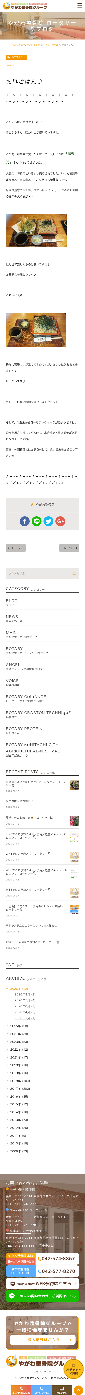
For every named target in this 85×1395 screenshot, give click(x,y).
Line (37, 521)
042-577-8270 (25, 1224)
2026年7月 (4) (25, 1000)
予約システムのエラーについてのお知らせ (31, 925)
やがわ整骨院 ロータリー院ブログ (43, 45)
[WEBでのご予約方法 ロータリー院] (74, 893)
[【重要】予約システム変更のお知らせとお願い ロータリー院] (74, 909)
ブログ (22, 45)
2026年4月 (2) (25, 1012)
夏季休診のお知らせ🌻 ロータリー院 (29, 817)
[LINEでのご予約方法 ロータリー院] (74, 857)
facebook (25, 521)
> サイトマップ (42, 1372)
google (60, 521)
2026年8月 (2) (25, 994)
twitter (48, 521)
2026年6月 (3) (25, 1006)
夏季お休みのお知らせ (19, 801)
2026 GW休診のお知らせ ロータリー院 (33, 942)
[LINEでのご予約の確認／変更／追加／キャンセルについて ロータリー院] (74, 837)
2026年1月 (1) (25, 1018)
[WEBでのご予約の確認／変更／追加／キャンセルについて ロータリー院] (74, 873)
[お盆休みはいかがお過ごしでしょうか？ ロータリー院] (74, 785)
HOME (13, 45)
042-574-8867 (25, 1204)
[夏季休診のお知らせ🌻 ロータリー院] (74, 821)
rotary (16, 57)
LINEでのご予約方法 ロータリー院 (28, 853)
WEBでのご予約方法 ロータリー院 (28, 889)
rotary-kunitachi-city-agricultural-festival (33, 750)
